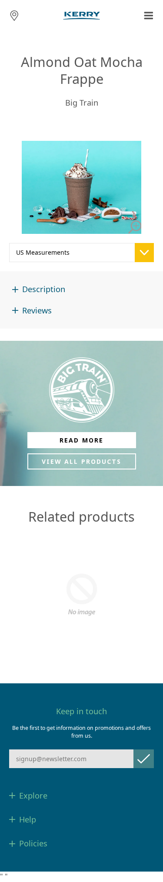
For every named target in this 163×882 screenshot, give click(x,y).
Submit (143, 758)
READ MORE (81, 440)
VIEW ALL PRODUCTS (82, 461)
